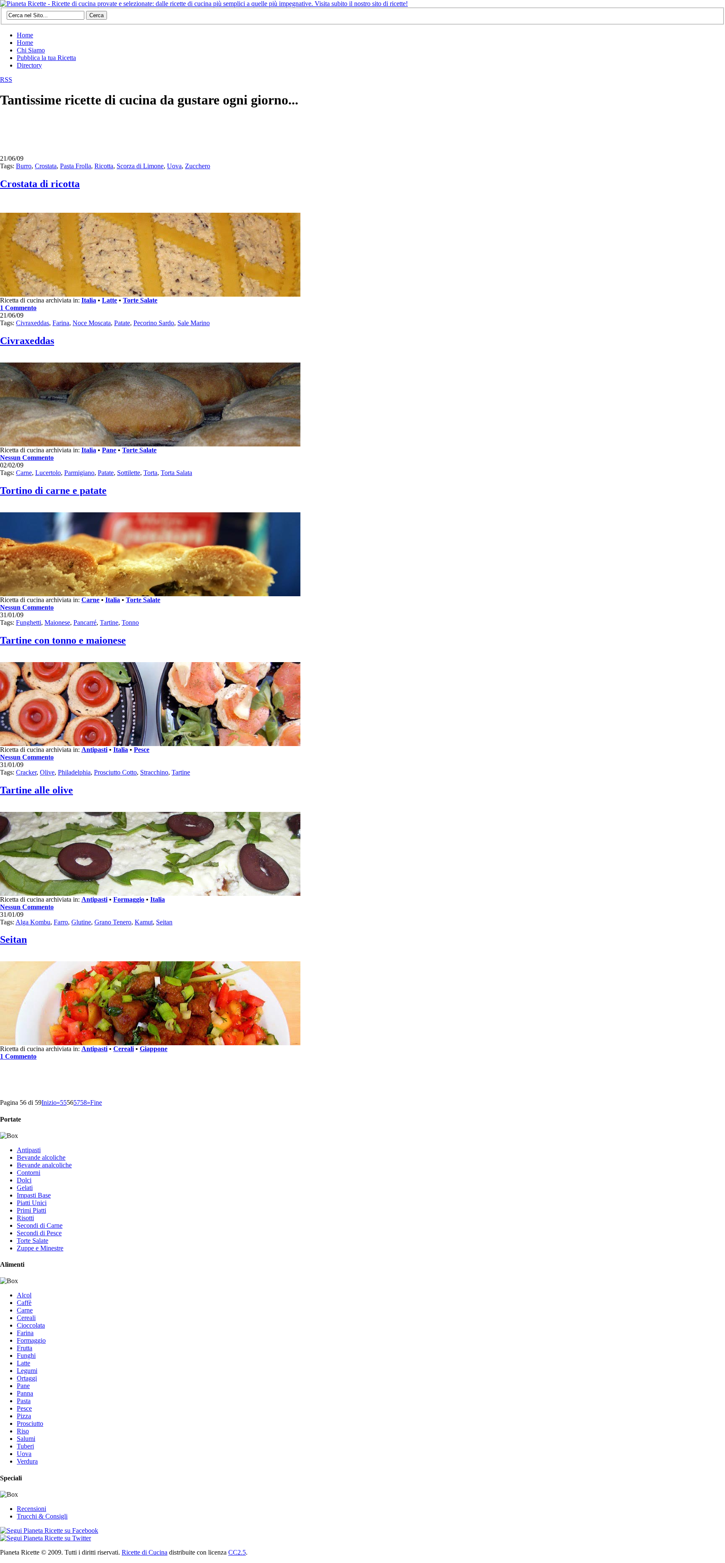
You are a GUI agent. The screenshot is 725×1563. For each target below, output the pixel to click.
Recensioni (31, 1508)
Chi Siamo (31, 50)
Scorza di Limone (140, 166)
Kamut (144, 922)
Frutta (24, 1348)
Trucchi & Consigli (42, 1516)
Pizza (24, 1415)
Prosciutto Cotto (115, 772)
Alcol (24, 1295)
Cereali (123, 1048)
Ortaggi (27, 1378)
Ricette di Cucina (144, 1552)
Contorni (28, 1172)
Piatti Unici (32, 1202)
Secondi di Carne (40, 1225)
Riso (23, 1431)
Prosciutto (30, 1423)
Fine (96, 1102)
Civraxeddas (32, 322)
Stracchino (154, 772)
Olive (47, 772)
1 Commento (18, 307)
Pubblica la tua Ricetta (46, 57)
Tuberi (25, 1446)
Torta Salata (176, 472)
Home (25, 35)
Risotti (25, 1217)
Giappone (153, 1048)
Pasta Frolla (75, 166)
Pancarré (84, 622)
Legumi (27, 1370)
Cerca (96, 15)
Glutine (81, 922)
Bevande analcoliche (44, 1165)
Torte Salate (140, 300)
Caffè (24, 1302)
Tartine (109, 622)
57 (76, 1102)
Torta (150, 472)
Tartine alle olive (36, 790)
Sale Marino (193, 322)
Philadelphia (74, 772)
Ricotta (103, 166)
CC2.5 (237, 1552)
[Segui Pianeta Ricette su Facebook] (49, 1530)
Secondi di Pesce (39, 1233)
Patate (122, 322)
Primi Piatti (31, 1210)
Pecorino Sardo (153, 322)
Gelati (25, 1187)
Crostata (46, 166)
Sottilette (128, 472)
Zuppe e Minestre (40, 1248)
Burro (23, 166)
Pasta (24, 1400)
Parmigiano (79, 472)
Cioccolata (31, 1325)
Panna (25, 1393)
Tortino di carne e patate (53, 490)
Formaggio (128, 899)
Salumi (26, 1438)
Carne (24, 472)
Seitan (164, 922)
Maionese (57, 622)
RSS (6, 79)
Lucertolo (48, 472)
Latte (109, 300)
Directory (29, 65)
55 (63, 1102)
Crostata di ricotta (40, 183)
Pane (109, 450)
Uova (174, 166)
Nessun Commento (27, 457)
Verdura (27, 1461)
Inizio (49, 1102)
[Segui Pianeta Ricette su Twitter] (45, 1538)
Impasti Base (34, 1195)
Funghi (26, 1355)
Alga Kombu (33, 922)
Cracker (26, 772)
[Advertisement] (153, 135)
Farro (61, 922)
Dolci (24, 1180)
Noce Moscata (92, 322)
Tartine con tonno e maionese (63, 640)
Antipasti (94, 749)
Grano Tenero (112, 922)
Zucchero (197, 166)
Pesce (141, 749)
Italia (88, 300)
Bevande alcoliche (41, 1157)
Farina (60, 322)
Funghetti (28, 622)
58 (83, 1102)
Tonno (130, 622)
